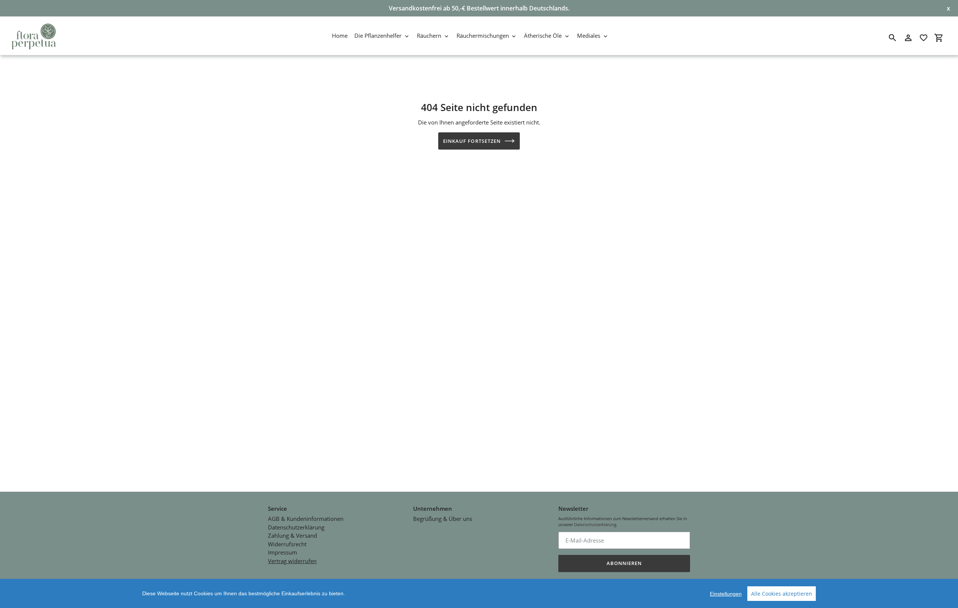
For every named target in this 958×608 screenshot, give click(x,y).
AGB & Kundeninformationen (306, 518)
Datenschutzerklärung (296, 527)
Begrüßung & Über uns (442, 518)
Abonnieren (624, 563)
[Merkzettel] (923, 37)
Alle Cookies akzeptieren (781, 593)
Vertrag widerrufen (292, 561)
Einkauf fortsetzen (472, 141)
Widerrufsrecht (287, 544)
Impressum (282, 552)
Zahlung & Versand (292, 535)
